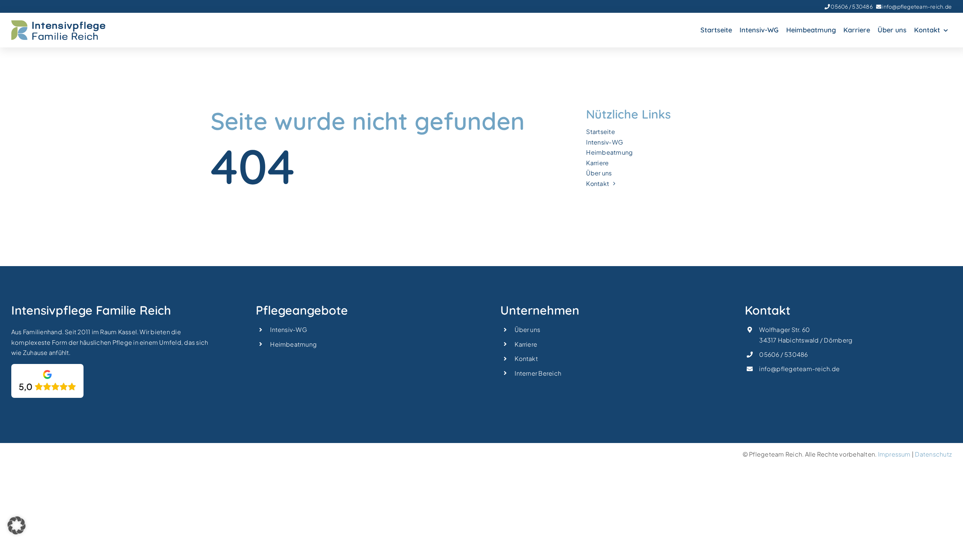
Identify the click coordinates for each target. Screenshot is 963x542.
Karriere (526, 344)
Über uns (527, 329)
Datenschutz (933, 454)
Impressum (894, 454)
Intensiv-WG (288, 329)
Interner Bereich (538, 373)
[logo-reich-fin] (58, 23)
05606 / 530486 (851, 6)
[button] (16, 525)
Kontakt (526, 358)
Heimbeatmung (293, 344)
